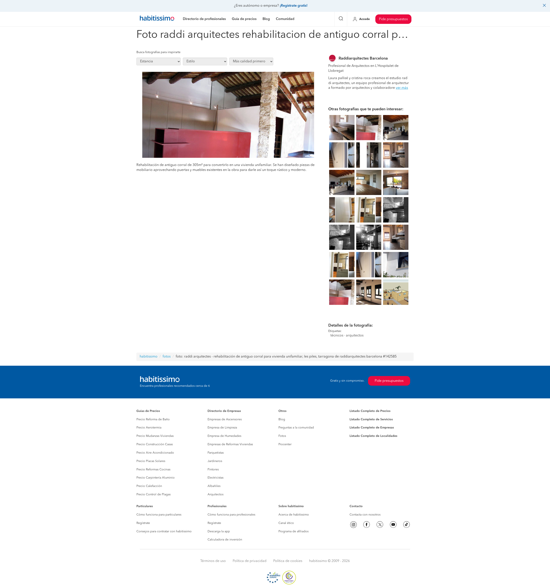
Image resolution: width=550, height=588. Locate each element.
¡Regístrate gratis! (293, 6)
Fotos (282, 436)
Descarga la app (219, 531)
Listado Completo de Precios (370, 411)
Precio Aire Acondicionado (155, 452)
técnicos (336, 335)
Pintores (213, 469)
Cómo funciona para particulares (158, 514)
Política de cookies (287, 561)
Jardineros (215, 461)
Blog (281, 419)
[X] (380, 524)
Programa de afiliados (293, 531)
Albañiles (214, 486)
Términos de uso (213, 561)
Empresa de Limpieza (222, 427)
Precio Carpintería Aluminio (155, 477)
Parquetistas (216, 452)
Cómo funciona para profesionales (231, 514)
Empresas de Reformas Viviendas (230, 444)
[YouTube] (393, 524)
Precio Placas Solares (150, 461)
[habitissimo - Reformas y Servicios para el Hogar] (157, 19)
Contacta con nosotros (365, 514)
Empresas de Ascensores (225, 419)
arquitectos (355, 335)
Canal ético (286, 523)
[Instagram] (353, 524)
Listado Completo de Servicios (371, 419)
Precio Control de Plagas (153, 494)
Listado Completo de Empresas (372, 427)
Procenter (285, 444)
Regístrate (143, 523)
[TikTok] (406, 524)
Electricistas (215, 477)
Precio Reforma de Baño (153, 419)
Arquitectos (215, 494)
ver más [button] (402, 88)
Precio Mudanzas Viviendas (155, 436)
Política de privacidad (249, 561)
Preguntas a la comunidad (296, 427)
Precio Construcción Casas (154, 444)
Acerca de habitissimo (293, 514)
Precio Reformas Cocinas (153, 469)
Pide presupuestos (393, 19)
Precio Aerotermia (148, 427)
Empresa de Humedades (224, 436)
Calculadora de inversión (225, 539)
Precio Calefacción (149, 486)
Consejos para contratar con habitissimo (164, 531)
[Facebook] (366, 524)
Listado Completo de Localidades (373, 436)
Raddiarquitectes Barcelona (363, 58)
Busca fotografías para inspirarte (158, 52)
